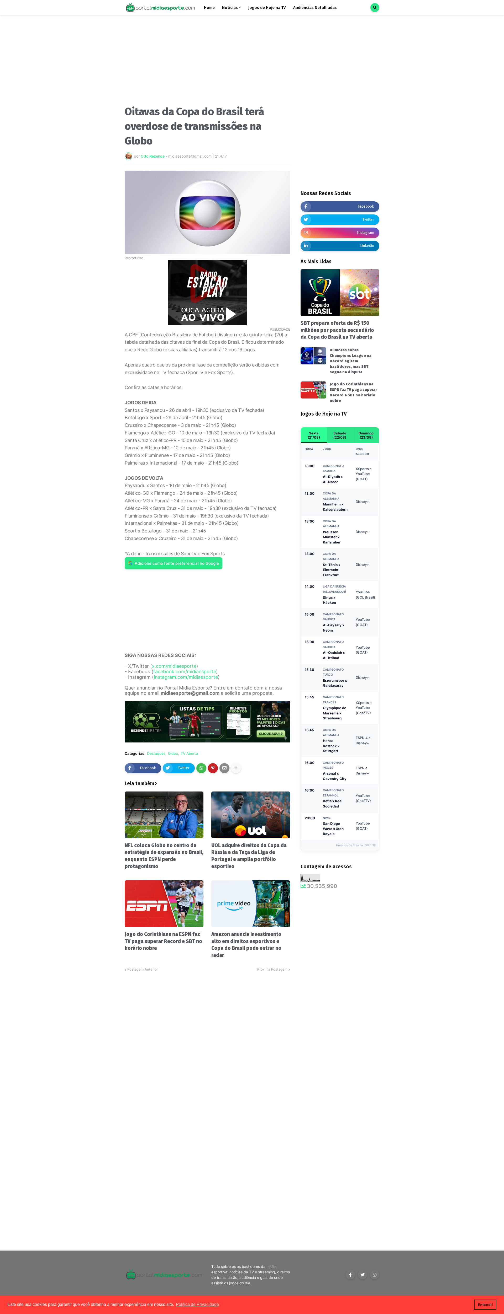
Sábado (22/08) (339, 435)
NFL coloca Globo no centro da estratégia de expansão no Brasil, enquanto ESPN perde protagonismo (164, 855)
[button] (374, 7)
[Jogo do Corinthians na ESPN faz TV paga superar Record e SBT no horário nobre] (164, 903)
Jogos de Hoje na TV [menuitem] (267, 7)
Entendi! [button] (485, 1304)
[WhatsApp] (201, 768)
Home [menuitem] (209, 7)
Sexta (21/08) (314, 435)
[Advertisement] (207, 62)
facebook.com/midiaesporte (184, 671)
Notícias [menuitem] (230, 7)
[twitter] (362, 1274)
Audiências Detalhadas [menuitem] (315, 7)
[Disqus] (207, 1037)
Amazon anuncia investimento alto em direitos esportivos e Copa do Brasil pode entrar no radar (246, 944)
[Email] (224, 768)
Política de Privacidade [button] (197, 1304)
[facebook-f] (350, 1274)
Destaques (156, 753)
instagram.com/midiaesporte (186, 677)
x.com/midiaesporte (174, 666)
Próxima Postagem (272, 969)
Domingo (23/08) (366, 435)
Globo (173, 753)
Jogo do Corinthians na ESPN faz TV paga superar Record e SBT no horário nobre (163, 941)
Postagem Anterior (142, 969)
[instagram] (374, 1274)
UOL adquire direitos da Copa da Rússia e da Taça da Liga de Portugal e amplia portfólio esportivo (249, 855)
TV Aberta (189, 753)
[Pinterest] (213, 768)
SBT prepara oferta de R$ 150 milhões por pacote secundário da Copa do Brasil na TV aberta (337, 330)
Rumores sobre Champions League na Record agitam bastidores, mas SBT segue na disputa (350, 361)
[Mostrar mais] (236, 768)
